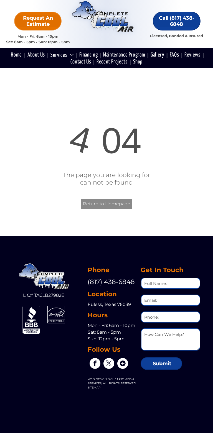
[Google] (122, 364)
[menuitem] (17, 55)
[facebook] (95, 364)
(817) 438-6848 (111, 282)
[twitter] (108, 364)
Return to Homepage (106, 203)
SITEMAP (94, 387)
